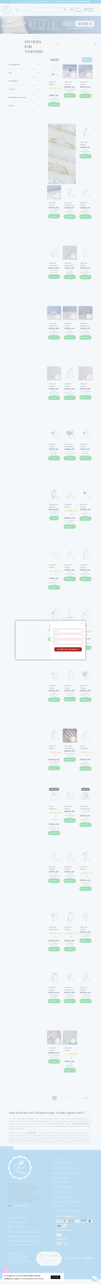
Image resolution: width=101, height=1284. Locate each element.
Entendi (55, 1277)
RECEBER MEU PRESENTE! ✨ (68, 649)
